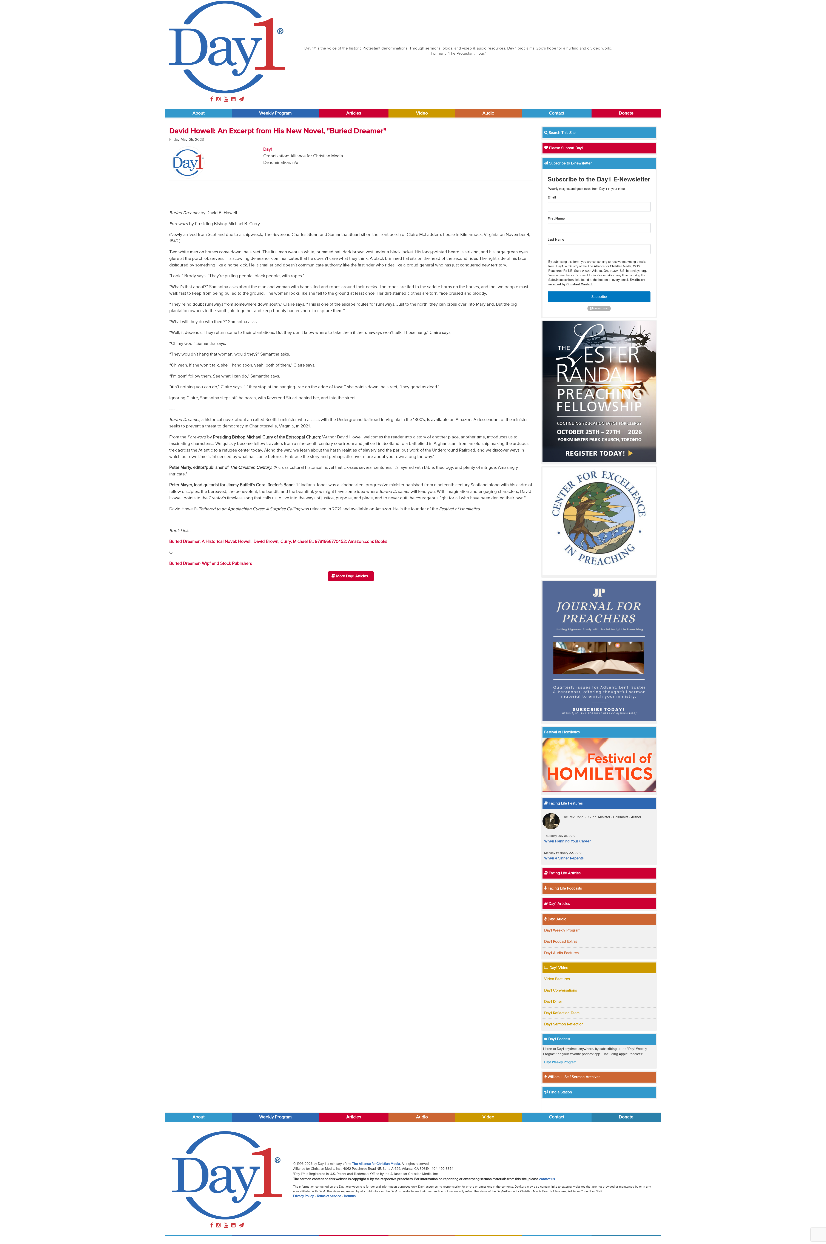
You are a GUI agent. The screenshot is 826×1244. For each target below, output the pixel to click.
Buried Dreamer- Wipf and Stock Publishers (210, 563)
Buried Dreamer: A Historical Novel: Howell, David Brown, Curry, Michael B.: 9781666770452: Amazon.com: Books (278, 541)
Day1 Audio (556, 919)
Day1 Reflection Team (561, 1013)
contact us (547, 1179)
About (199, 113)
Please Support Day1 (565, 148)
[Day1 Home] (227, 47)
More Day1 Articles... (352, 576)
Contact (556, 113)
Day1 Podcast (558, 1039)
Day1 (267, 149)
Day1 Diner (553, 1002)
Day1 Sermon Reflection (564, 1024)
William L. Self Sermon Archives (573, 1077)
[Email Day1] (241, 99)
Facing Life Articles (564, 873)
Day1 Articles (559, 904)
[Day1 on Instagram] (219, 99)
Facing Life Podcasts (564, 888)
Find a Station (560, 1092)
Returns (350, 1196)
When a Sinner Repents (564, 858)
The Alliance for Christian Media (376, 1164)
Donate (626, 113)
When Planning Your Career (567, 841)
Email (552, 197)
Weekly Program (275, 113)
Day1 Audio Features (561, 953)
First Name (556, 218)
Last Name (556, 239)
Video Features (557, 979)
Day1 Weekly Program (562, 930)
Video (422, 113)
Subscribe (599, 297)
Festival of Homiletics (562, 732)
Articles (353, 113)
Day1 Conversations (560, 990)
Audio (488, 113)
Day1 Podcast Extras (560, 942)
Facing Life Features (565, 803)
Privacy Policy (303, 1196)
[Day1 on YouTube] (227, 99)
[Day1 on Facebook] (212, 99)
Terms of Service (329, 1196)
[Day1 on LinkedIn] (234, 99)
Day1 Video (558, 968)
